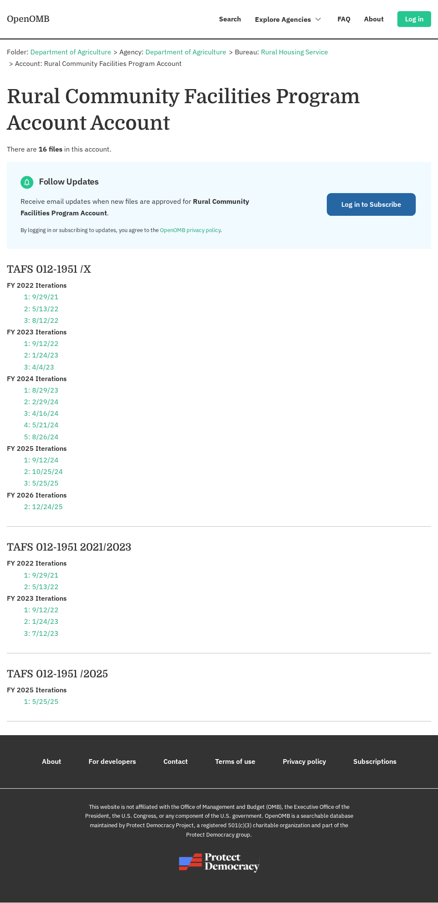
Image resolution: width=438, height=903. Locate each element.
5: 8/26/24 (41, 436)
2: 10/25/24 (43, 471)
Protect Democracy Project (160, 825)
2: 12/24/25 (43, 506)
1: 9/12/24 (41, 460)
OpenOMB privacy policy (190, 230)
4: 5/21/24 (41, 424)
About (374, 19)
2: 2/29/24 (41, 401)
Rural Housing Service (294, 52)
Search (230, 19)
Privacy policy (304, 761)
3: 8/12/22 (41, 320)
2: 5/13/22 (41, 308)
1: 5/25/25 (41, 701)
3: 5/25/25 (41, 483)
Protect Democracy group (218, 834)
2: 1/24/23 (41, 355)
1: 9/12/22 (41, 343)
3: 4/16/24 (41, 413)
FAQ (343, 19)
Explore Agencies (284, 19)
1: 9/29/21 (41, 296)
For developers (112, 761)
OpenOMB (28, 19)
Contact (175, 761)
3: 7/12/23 (41, 633)
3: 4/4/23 (39, 367)
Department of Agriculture (70, 52)
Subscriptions (375, 761)
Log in (414, 19)
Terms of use (235, 761)
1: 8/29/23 (41, 390)
